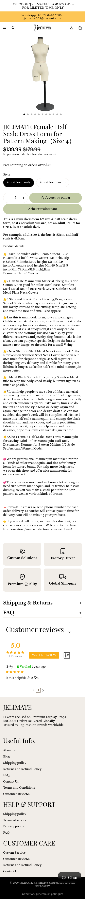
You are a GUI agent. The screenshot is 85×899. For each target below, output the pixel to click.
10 (57, 114)
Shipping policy (14, 763)
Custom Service (14, 852)
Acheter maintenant (42, 209)
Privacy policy (13, 826)
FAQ (8, 613)
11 (61, 114)
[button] (33, 690)
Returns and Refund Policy (22, 769)
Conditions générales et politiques (42, 893)
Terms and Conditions (19, 787)
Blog (6, 756)
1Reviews (15, 656)
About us (9, 750)
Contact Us (11, 781)
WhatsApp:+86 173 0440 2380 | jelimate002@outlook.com (42, 17)
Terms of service (15, 820)
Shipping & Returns (28, 603)
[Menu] (4, 27)
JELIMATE (26, 882)
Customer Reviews (16, 794)
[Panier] (80, 27)
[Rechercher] (13, 27)
